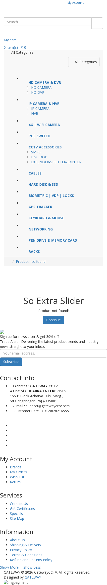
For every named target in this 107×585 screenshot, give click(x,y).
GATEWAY (33, 577)
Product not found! (31, 261)
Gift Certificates (22, 508)
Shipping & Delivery (25, 544)
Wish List (17, 477)
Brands (15, 467)
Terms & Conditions (26, 554)
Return (15, 482)
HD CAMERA (41, 87)
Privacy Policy (21, 549)
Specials (16, 513)
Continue (53, 319)
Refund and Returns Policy (31, 559)
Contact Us (19, 503)
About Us (17, 540)
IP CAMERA (40, 108)
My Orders (18, 472)
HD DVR (37, 92)
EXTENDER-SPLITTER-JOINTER (56, 162)
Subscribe (11, 361)
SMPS (36, 152)
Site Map (17, 518)
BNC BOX (39, 157)
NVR (34, 113)
